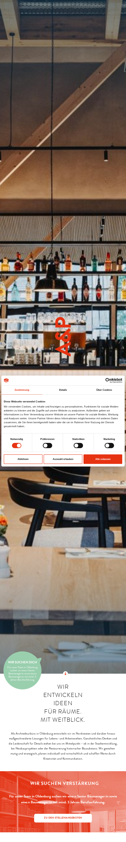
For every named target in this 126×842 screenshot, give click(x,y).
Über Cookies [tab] (104, 389)
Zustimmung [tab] (22, 389)
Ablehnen (23, 459)
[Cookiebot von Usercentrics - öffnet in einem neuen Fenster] (108, 380)
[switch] (47, 445)
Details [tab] (63, 389)
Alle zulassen (103, 459)
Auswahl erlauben (63, 459)
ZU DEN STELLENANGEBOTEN (63, 818)
